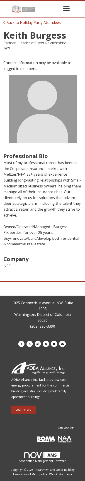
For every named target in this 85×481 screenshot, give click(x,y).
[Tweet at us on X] (30, 344)
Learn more (23, 409)
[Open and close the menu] (54, 8)
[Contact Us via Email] (62, 344)
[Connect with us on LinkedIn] (38, 344)
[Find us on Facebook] (21, 344)
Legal (69, 474)
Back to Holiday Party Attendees (33, 22)
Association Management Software (42, 461)
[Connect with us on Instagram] (46, 344)
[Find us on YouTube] (54, 344)
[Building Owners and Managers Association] (73, 440)
